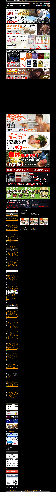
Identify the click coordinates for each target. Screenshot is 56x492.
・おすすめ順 (27, 213)
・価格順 (30, 213)
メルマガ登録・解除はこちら (27, 1)
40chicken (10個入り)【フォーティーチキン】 (44, 226)
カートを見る (26, 490)
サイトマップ (33, 1)
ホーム (22, 210)
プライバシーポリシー (20, 490)
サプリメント (38, 490)
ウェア (46, 490)
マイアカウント (42, 1)
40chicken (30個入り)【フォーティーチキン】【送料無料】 (34, 227)
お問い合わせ (38, 1)
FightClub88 (28, 491)
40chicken (25, 210)
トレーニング (31, 490)
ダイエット (42, 490)
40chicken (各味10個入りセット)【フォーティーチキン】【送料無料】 (24, 227)
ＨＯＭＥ (20, 1)
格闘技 (34, 490)
